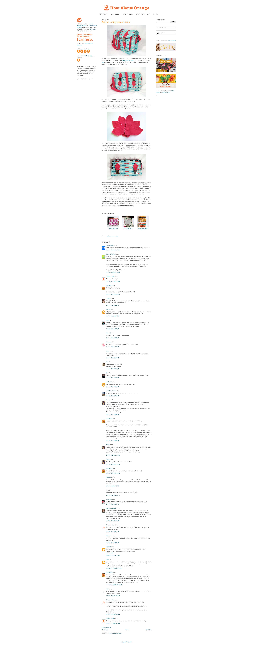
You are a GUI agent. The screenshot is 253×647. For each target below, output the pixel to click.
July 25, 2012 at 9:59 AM (112, 440)
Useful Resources (128, 14)
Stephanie (109, 499)
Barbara (108, 309)
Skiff (103, 62)
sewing (116, 236)
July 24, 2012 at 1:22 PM (112, 305)
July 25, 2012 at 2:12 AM (112, 396)
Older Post (148, 630)
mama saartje (110, 245)
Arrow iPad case (113, 228)
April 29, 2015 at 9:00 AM (113, 614)
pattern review (110, 236)
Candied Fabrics (110, 254)
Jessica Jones (110, 276)
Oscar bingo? (172, 40)
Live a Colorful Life (111, 508)
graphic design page (87, 56)
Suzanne (108, 342)
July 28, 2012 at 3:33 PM (112, 542)
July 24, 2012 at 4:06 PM (112, 347)
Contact (155, 14)
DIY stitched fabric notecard (128, 229)
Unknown (108, 546)
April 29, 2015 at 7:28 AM (113, 595)
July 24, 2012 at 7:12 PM (112, 387)
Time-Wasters (140, 14)
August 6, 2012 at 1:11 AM (113, 555)
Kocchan (108, 535)
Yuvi (107, 589)
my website (93, 29)
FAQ (148, 14)
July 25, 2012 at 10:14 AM (113, 464)
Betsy (107, 351)
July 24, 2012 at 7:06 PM (112, 378)
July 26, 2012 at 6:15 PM (112, 531)
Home (126, 630)
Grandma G (109, 285)
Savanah (108, 333)
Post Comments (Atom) (115, 633)
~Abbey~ (108, 298)
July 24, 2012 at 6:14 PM (112, 369)
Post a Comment (106, 627)
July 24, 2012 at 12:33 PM (113, 250)
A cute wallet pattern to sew (142, 229)
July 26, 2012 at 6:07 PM (112, 520)
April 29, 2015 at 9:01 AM (113, 623)
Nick (107, 559)
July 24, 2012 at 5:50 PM (112, 358)
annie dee (109, 382)
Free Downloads (114, 14)
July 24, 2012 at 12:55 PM (113, 281)
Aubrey (108, 400)
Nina (107, 320)
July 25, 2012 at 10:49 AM (113, 473)
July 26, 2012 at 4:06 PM (112, 504)
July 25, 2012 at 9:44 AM (112, 414)
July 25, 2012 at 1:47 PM (112, 486)
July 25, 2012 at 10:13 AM (113, 455)
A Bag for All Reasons (128, 60)
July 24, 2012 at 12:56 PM (113, 294)
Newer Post (105, 630)
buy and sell (109, 553)
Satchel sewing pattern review (116, 22)
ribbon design (166, 92)
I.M (107, 362)
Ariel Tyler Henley (111, 391)
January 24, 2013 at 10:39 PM (114, 585)
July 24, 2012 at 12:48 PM (113, 272)
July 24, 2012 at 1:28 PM (112, 316)
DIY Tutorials (103, 14)
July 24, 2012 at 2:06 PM (112, 329)
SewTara (108, 477)
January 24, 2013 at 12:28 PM (114, 568)
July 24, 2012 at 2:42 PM (112, 338)
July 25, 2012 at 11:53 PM (113, 495)
